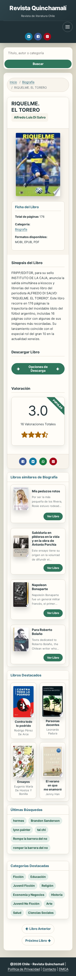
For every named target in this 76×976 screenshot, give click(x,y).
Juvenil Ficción (24, 885)
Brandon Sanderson (45, 820)
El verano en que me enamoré (53, 785)
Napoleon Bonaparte (40, 587)
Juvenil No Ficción (26, 903)
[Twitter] (29, 36)
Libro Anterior (40, 929)
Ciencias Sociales (41, 912)
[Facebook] (38, 36)
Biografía (28, 82)
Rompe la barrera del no (30, 838)
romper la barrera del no (30, 847)
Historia (56, 894)
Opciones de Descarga (38, 369)
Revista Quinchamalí (38, 8)
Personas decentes (53, 723)
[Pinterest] (47, 36)
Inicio (13, 82)
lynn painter (21, 829)
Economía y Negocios (28, 894)
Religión (47, 885)
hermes (18, 820)
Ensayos (23, 781)
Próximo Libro (36, 941)
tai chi (41, 829)
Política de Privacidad (24, 969)
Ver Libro (53, 516)
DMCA (63, 969)
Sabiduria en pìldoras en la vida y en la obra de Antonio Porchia (46, 539)
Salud (17, 912)
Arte (49, 903)
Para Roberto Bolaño (42, 632)
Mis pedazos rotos (46, 491)
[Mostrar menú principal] (67, 27)
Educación (38, 876)
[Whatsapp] (43, 461)
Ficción (18, 876)
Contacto (49, 969)
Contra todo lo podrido (23, 723)
